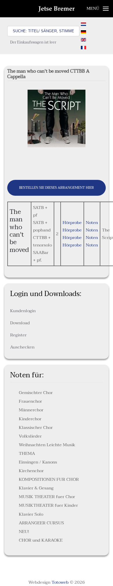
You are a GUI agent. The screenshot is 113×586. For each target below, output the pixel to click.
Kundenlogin (23, 310)
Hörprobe (72, 222)
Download (20, 323)
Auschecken (22, 347)
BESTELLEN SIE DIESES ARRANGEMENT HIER (56, 188)
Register (18, 335)
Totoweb (60, 582)
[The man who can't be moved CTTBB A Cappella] (56, 118)
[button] (98, 8)
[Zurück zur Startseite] (57, 8)
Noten (92, 222)
